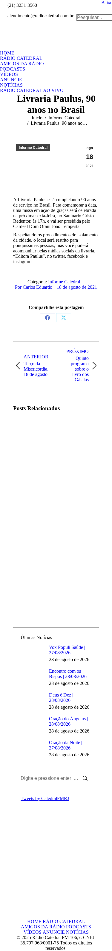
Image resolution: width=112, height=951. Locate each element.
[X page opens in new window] (26, 868)
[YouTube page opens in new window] (18, 877)
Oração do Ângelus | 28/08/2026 (68, 721)
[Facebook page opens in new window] (18, 868)
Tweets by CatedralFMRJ (45, 798)
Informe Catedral (33, 148)
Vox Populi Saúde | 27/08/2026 (67, 650)
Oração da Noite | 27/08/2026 (65, 745)
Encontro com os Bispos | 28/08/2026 (68, 674)
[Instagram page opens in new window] (26, 877)
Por (33, 287)
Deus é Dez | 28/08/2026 (61, 697)
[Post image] (29, 434)
